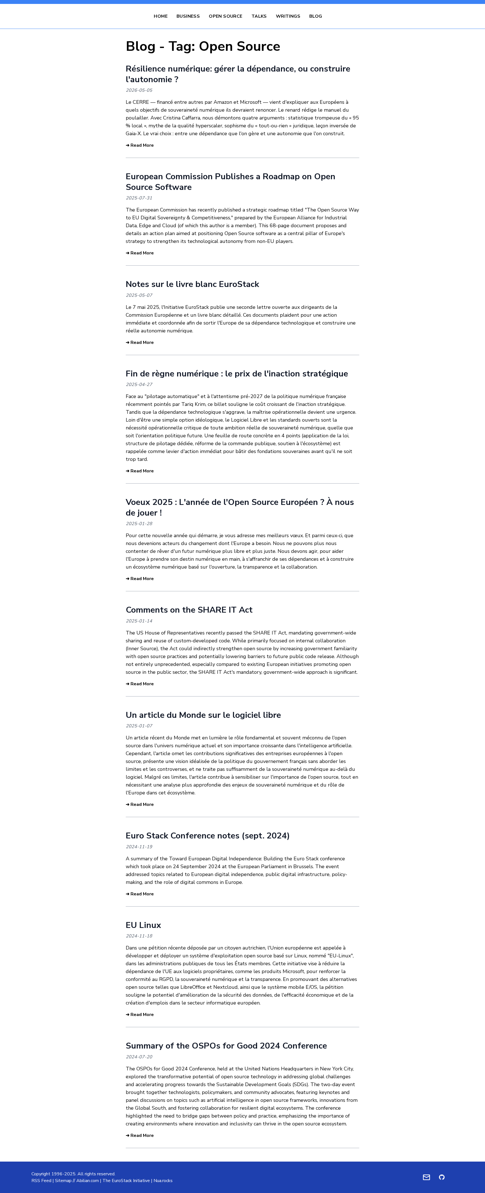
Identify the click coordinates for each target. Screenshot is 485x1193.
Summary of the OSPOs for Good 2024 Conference (226, 1046)
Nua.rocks (163, 1181)
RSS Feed (41, 1181)
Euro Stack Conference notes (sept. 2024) (208, 836)
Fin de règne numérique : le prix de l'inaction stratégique (237, 374)
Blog (315, 16)
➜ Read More (140, 145)
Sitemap (63, 1181)
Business (188, 16)
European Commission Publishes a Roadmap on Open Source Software (230, 182)
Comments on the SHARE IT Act (189, 610)
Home (161, 16)
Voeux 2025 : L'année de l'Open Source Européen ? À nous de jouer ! (240, 507)
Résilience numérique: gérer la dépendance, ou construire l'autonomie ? (238, 74)
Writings (288, 16)
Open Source (225, 16)
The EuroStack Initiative (126, 1181)
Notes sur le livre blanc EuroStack (192, 284)
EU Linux (143, 925)
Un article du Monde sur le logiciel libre (203, 715)
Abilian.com (87, 1181)
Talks (259, 16)
